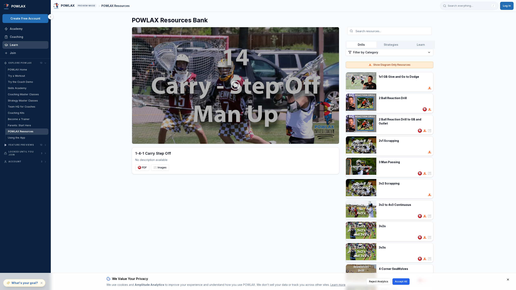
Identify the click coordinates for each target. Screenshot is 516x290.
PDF (144, 167)
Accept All (401, 281)
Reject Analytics (378, 281)
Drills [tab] (361, 44)
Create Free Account (25, 18)
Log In (507, 5)
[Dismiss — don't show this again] (41, 283)
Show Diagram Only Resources (391, 64)
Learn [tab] (421, 44)
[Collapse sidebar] (50, 16)
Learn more (337, 284)
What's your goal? (24, 283)
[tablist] (391, 45)
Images (162, 167)
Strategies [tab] (391, 44)
